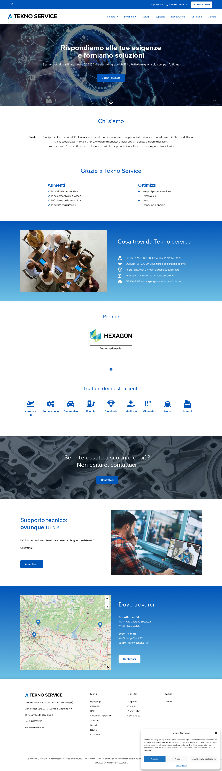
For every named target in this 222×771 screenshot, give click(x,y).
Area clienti (31, 564)
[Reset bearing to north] (107, 607)
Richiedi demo (201, 4)
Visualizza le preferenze (203, 758)
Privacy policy (181, 765)
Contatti (212, 16)
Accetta (155, 758)
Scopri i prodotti (111, 77)
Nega (177, 758)
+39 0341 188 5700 (178, 4)
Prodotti (111, 16)
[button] (215, 733)
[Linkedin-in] (12, 4)
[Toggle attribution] (107, 667)
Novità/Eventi (178, 16)
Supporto (160, 16)
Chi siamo (196, 16)
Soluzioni (129, 16)
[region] (65, 632)
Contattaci (107, 480)
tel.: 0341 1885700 (33, 721)
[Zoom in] (107, 598)
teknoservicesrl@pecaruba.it (39, 714)
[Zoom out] (107, 603)
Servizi (146, 16)
